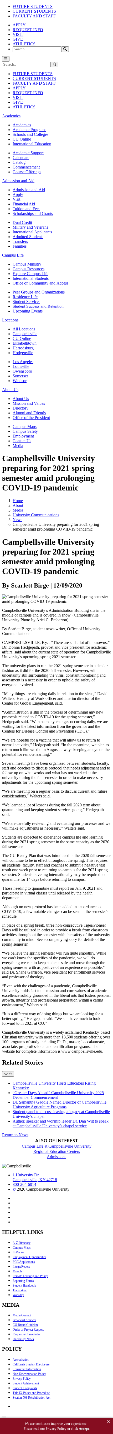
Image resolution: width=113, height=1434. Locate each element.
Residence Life (25, 297)
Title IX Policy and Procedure (31, 1393)
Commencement (26, 167)
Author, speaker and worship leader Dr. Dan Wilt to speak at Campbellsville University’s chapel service (61, 1123)
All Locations (24, 329)
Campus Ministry (27, 264)
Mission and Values (29, 403)
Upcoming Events (28, 311)
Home (18, 500)
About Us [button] (10, 389)
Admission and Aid (29, 189)
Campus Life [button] (13, 255)
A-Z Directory (21, 1243)
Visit (16, 199)
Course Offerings (27, 172)
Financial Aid (24, 204)
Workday (18, 1295)
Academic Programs (29, 129)
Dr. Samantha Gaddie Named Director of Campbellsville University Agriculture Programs (59, 1104)
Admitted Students (28, 236)
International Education (32, 144)
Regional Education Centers (56, 1151)
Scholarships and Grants (33, 213)
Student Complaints (25, 1388)
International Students (31, 278)
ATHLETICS (24, 44)
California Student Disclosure (31, 1364)
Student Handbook (24, 1285)
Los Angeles (23, 361)
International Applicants (32, 232)
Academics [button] (11, 116)
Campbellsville (25, 333)
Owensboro (22, 371)
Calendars (21, 157)
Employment (23, 436)
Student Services (26, 301)
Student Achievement (26, 1383)
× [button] (108, 1422)
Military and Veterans (30, 227)
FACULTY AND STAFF (34, 16)
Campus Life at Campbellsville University (56, 1146)
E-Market (18, 1252)
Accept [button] (84, 1429)
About (18, 505)
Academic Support (28, 153)
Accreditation (21, 1359)
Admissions (56, 1156)
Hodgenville (23, 352)
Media (18, 445)
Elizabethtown (25, 343)
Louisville (21, 366)
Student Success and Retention (38, 306)
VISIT (18, 34)
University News (23, 1339)
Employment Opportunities (29, 1257)
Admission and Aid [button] (18, 181)
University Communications (36, 515)
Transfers (20, 241)
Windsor (20, 380)
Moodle (17, 1271)
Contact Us (22, 441)
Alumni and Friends (29, 413)
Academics (22, 125)
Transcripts (20, 1290)
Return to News (15, 1135)
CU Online (22, 139)
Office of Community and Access (40, 283)
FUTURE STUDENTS (33, 6)
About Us (21, 398)
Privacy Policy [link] (56, 1429)
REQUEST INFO (28, 29)
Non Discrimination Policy (29, 1374)
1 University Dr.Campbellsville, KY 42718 (35, 1177)
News (17, 519)
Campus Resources (28, 269)
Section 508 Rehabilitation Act (31, 1397)
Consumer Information (27, 1369)
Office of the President (31, 417)
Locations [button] (10, 320)
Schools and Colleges (30, 134)
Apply (18, 194)
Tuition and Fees (26, 208)
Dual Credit (22, 222)
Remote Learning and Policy (30, 1276)
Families (20, 246)
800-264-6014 (24, 1184)
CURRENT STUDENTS (34, 11)
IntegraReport (21, 1266)
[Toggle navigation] (5, 59)
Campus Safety (25, 431)
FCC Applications (24, 1262)
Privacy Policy (22, 1378)
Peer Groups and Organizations (39, 292)
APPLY (19, 25)
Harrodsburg (23, 348)
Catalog (19, 162)
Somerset (20, 376)
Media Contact (22, 1315)
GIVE (18, 39)
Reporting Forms (23, 1281)
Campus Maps (25, 426)
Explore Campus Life (30, 273)
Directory (20, 408)
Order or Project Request (28, 1329)
